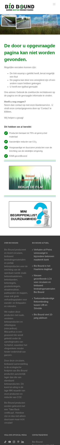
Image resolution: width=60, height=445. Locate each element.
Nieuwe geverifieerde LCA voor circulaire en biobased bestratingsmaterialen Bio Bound (44, 283)
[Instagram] (14, 442)
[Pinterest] (18, 442)
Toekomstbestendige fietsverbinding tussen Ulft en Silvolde (44, 303)
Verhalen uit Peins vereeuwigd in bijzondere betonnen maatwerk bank (44, 255)
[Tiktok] (5, 442)
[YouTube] (10, 442)
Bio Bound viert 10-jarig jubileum (43, 316)
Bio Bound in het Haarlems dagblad (43, 267)
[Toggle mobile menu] (54, 4)
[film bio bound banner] (30, 167)
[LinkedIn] (22, 442)
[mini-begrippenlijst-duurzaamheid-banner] (30, 202)
